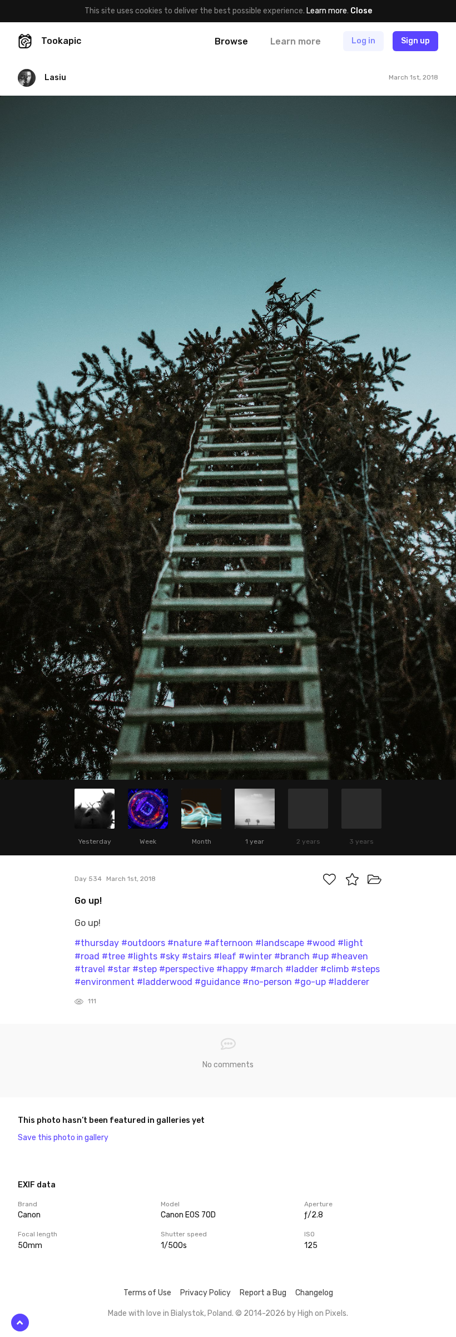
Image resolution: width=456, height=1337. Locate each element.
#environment (105, 982)
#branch (292, 956)
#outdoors (143, 943)
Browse (231, 41)
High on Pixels (322, 1313)
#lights (142, 956)
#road (87, 956)
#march (266, 969)
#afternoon (228, 943)
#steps (365, 969)
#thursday (97, 943)
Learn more (326, 11)
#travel (90, 969)
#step (144, 969)
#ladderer (348, 982)
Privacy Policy (205, 1293)
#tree (113, 956)
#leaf (225, 956)
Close (361, 11)
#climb (334, 969)
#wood (320, 943)
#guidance (217, 982)
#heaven (349, 956)
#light (350, 943)
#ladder (301, 969)
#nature (184, 943)
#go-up (310, 982)
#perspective (186, 969)
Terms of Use (147, 1293)
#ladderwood (164, 982)
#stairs (196, 956)
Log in (363, 41)
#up (320, 956)
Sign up (415, 41)
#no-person (267, 982)
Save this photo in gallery (63, 1137)
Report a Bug (263, 1293)
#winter (255, 956)
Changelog (314, 1293)
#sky (170, 956)
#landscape (279, 943)
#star (118, 969)
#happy (232, 969)
